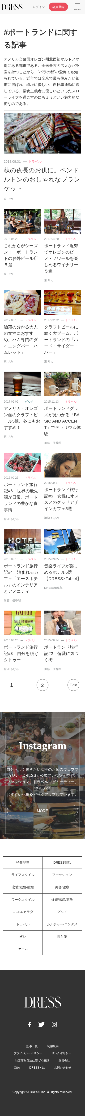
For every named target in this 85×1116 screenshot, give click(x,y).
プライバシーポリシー (28, 1053)
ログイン (39, 7)
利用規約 (53, 1046)
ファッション (62, 875)
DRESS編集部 (53, 587)
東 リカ (8, 198)
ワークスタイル (22, 899)
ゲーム (23, 949)
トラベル (35, 161)
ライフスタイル (22, 875)
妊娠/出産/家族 (62, 899)
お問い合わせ (62, 1067)
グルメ (29, 401)
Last (73, 685)
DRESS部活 (62, 862)
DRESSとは (37, 1067)
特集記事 (23, 862)
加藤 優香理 (52, 443)
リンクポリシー (61, 1053)
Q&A (17, 1067)
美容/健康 (62, 887)
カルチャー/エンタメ (62, 924)
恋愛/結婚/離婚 (23, 887)
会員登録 (58, 7)
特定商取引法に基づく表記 (32, 1060)
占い (23, 936)
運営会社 (64, 1060)
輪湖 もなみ (11, 519)
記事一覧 (32, 1046)
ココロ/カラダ (23, 912)
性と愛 (62, 936)
